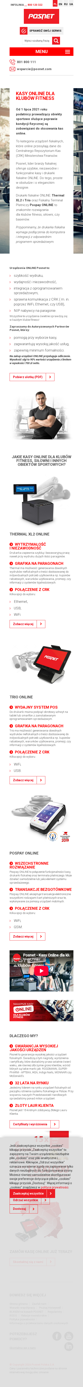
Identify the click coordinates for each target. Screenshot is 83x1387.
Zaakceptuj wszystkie (28, 1193)
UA (71, 4)
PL (55, 4)
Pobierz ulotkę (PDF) (28, 377)
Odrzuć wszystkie (25, 1200)
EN (60, 4)
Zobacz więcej (23, 624)
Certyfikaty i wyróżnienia (30, 1124)
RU (65, 4)
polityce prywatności (54, 1187)
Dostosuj (19, 1208)
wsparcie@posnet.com (34, 69)
